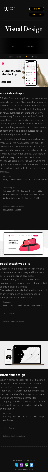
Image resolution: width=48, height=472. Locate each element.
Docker (32, 191)
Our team (36, 14)
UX (30, 179)
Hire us (36, 9)
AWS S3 (15, 191)
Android (6, 191)
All (14, 46)
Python (33, 195)
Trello (37, 198)
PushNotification (19, 195)
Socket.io (26, 198)
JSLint (6, 195)
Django (24, 191)
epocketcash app (12, 93)
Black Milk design (12, 374)
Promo (35, 57)
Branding (7, 416)
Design (30, 46)
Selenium (15, 198)
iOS (39, 191)
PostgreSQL (8, 210)
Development (15, 57)
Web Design (36, 305)
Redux (18, 210)
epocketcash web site (15, 263)
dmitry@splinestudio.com (24, 460)
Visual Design (40, 179)
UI (26, 179)
